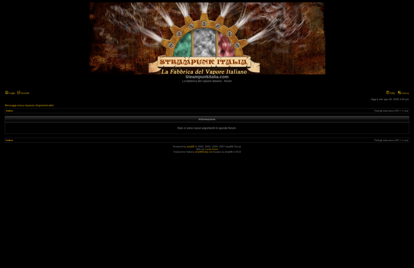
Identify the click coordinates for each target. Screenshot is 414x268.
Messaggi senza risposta (19, 105)
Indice (9, 110)
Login (11, 93)
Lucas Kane (211, 149)
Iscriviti (24, 93)
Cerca (405, 93)
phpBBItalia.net (204, 151)
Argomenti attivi (45, 105)
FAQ (392, 93)
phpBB (191, 146)
